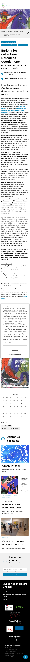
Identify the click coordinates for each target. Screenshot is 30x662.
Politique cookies (9, 655)
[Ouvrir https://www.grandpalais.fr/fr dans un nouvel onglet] (15, 622)
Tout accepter (14, 347)
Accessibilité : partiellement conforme (13, 646)
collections (6, 425)
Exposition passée (8, 42)
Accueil (3, 31)
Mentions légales (9, 653)
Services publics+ (10, 657)
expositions (22, 45)
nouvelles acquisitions (10, 428)
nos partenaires (13, 308)
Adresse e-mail (7, 567)
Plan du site (19, 653)
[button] (26, 5)
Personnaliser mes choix (15, 354)
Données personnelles (11, 649)
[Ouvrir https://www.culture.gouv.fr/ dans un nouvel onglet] (9, 608)
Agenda (9, 31)
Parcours (5, 538)
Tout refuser (15, 350)
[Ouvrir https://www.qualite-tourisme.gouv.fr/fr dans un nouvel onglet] (9, 629)
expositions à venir (9, 45)
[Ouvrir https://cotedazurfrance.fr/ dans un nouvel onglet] (19, 628)
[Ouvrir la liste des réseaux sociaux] (27, 33)
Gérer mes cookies (10, 651)
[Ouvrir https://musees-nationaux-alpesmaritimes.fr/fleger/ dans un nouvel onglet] (19, 608)
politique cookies (7, 342)
